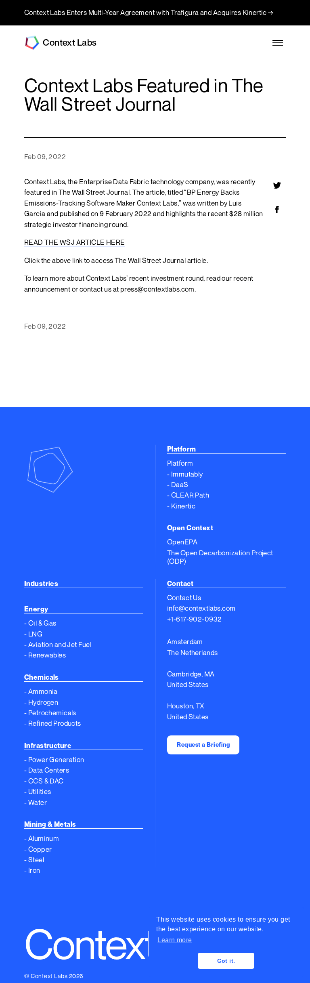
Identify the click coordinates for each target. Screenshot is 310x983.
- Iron (32, 870)
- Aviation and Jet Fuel (57, 644)
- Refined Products (52, 723)
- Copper (38, 849)
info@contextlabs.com (201, 608)
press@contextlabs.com (157, 289)
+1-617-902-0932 (194, 619)
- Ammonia (41, 691)
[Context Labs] (83, 469)
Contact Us (184, 597)
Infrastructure (47, 745)
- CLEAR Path (188, 495)
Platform (180, 463)
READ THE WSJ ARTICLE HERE (74, 242)
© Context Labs (45, 975)
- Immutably (185, 474)
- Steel (34, 859)
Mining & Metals (50, 824)
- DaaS (178, 484)
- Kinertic (181, 506)
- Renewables (45, 655)
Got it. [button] (226, 961)
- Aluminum (41, 838)
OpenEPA (182, 542)
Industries (41, 583)
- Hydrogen (41, 702)
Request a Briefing (203, 744)
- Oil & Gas (40, 623)
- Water (35, 802)
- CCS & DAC (44, 781)
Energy (36, 609)
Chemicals (41, 677)
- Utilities (37, 791)
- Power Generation (54, 759)
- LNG (33, 634)
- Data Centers (46, 770)
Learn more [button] (174, 940)
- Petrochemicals (50, 712)
